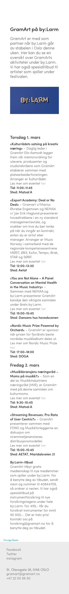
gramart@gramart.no (23, 573)
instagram (14, 558)
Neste (15, 540)
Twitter (11, 554)
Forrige (8, 540)
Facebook (13, 549)
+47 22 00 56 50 (18, 578)
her (43, 183)
